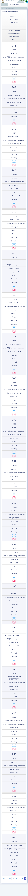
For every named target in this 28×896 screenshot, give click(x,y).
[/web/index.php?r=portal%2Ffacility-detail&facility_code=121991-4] (14, 369)
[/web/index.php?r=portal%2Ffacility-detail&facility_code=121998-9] (14, 618)
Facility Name (14, 19)
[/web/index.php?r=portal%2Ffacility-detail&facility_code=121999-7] (14, 660)
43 (10, 878)
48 (26, 878)
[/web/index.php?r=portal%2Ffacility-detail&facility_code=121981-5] (14, 78)
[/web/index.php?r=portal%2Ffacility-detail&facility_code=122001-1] (14, 704)
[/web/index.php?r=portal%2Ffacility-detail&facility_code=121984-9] (14, 161)
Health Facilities (15, 4)
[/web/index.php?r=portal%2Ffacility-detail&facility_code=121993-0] (14, 452)
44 (13, 878)
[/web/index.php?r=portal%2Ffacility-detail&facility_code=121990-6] (14, 328)
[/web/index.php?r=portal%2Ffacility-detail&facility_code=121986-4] (14, 244)
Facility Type (14, 22)
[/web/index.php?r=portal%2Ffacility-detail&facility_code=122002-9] (14, 745)
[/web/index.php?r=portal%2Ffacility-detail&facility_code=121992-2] (14, 411)
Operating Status (14, 36)
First (4, 878)
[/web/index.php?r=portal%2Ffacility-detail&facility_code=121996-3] (14, 535)
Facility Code (13, 16)
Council (14, 28)
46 (19, 878)
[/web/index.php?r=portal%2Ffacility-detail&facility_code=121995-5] (14, 494)
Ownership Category (14, 30)
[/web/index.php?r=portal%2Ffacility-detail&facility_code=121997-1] (14, 577)
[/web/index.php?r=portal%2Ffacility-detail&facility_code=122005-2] (14, 870)
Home (5, 4)
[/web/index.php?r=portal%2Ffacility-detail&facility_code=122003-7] (14, 787)
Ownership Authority (14, 33)
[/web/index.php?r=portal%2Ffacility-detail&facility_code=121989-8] (14, 286)
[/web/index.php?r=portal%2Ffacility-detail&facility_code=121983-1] (14, 120)
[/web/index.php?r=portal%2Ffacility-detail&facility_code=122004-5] (14, 828)
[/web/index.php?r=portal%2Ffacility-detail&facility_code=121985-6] (14, 203)
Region (14, 25)
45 (16, 878)
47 (22, 878)
